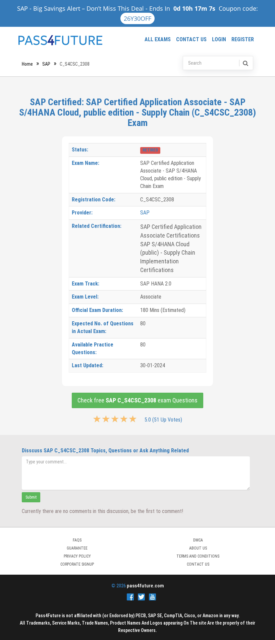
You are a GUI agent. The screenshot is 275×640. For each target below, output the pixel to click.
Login (219, 39)
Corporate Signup (77, 564)
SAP (46, 64)
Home (27, 64)
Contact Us (191, 39)
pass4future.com (145, 586)
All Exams (158, 39)
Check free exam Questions (137, 400)
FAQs (77, 540)
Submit (31, 497)
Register (242, 39)
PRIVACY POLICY (77, 556)
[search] (245, 63)
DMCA (198, 540)
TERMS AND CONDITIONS (197, 556)
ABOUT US (198, 548)
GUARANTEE (77, 548)
